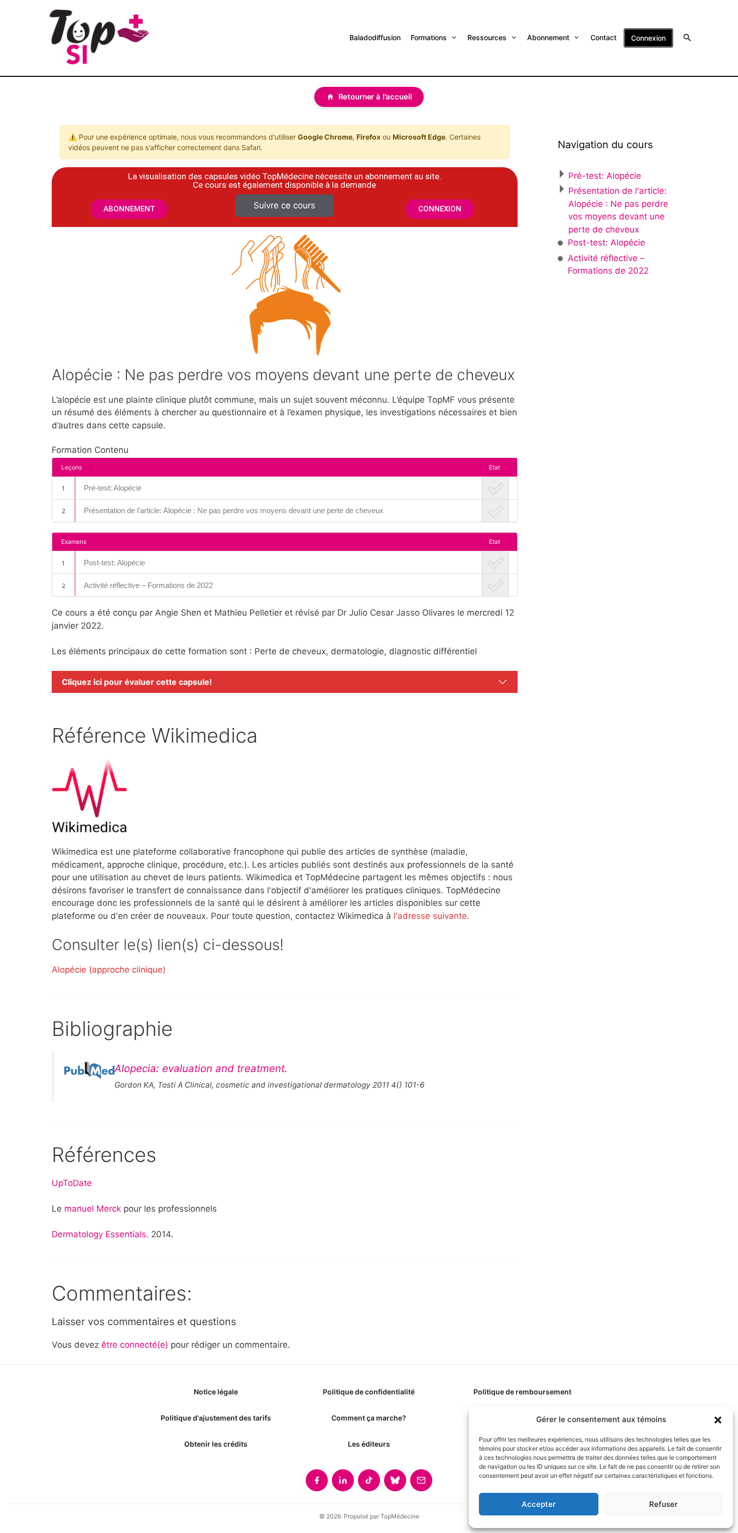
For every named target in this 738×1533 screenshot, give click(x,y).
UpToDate (72, 1183)
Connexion (648, 38)
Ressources (487, 37)
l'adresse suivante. (431, 916)
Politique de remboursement (522, 1391)
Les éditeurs (369, 1444)
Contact (603, 37)
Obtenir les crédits (216, 1444)
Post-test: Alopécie (114, 562)
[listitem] (317, 1480)
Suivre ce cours (284, 205)
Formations (429, 37)
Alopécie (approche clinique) (109, 970)
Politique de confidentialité (369, 1391)
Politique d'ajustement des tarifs (216, 1417)
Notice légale (216, 1391)
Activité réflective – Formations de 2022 (148, 585)
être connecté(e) (134, 1345)
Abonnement (548, 37)
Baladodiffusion (375, 37)
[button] (718, 1419)
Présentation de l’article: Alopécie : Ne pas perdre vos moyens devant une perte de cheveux (234, 510)
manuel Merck (92, 1209)
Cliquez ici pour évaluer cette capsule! (137, 682)
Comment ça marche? (368, 1417)
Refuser (663, 1504)
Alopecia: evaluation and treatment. (201, 1068)
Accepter (539, 1504)
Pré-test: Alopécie (113, 488)
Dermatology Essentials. (100, 1234)
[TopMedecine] (98, 38)
